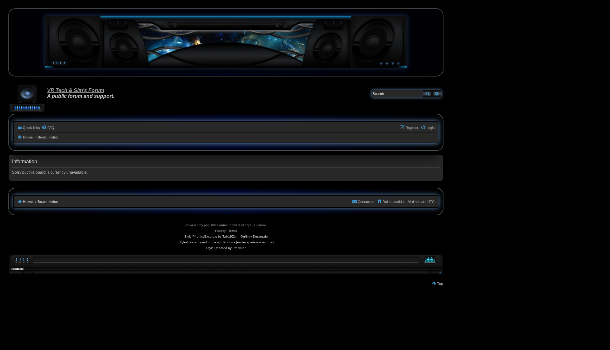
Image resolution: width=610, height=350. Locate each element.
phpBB (209, 225)
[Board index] (226, 42)
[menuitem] (48, 127)
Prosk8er (239, 248)
